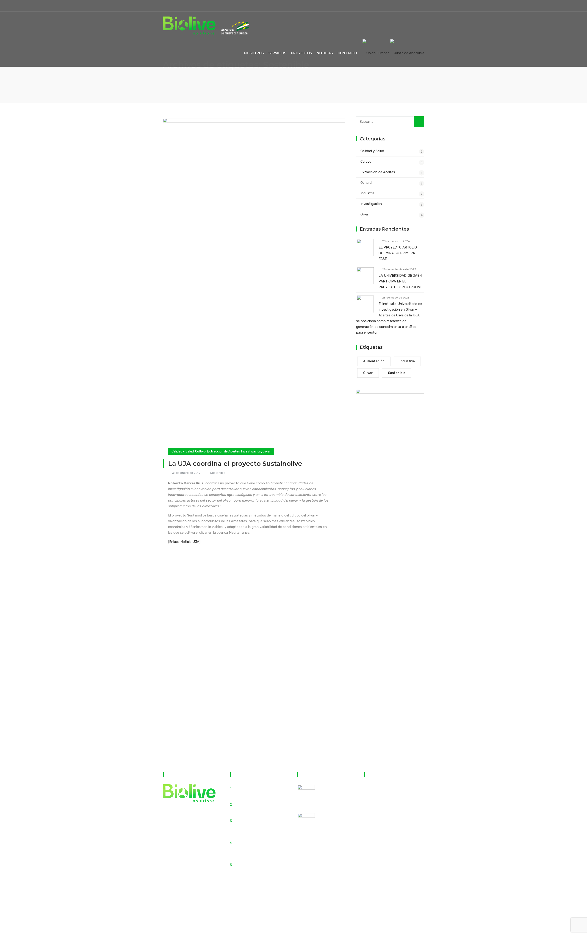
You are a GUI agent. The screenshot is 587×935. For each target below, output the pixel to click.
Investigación (251, 451)
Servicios (277, 53)
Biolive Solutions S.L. (257, 903)
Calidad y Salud (183, 451)
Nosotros (254, 53)
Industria (367, 193)
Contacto (347, 53)
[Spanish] (419, 4)
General (366, 183)
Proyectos (301, 53)
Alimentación (374, 361)
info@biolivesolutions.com (393, 807)
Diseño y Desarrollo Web (337, 903)
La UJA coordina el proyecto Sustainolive (235, 463)
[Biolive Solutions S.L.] (189, 25)
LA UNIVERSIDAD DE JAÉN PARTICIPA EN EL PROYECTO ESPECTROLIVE (400, 281)
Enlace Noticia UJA (184, 542)
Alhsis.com (365, 903)
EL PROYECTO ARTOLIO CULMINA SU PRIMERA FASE (398, 253)
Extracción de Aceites (223, 451)
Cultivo (200, 451)
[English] (411, 4)
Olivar (267, 451)
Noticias (325, 53)
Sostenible (217, 472)
